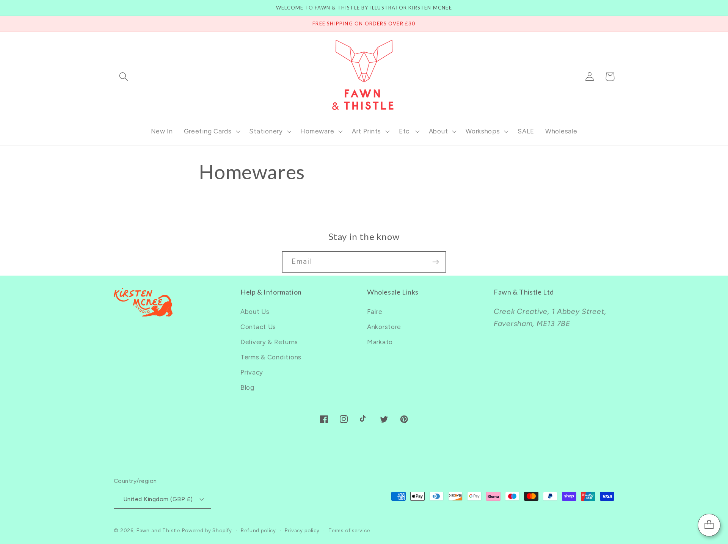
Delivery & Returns (269, 342)
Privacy (251, 372)
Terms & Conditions (270, 357)
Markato (380, 342)
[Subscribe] (435, 262)
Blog (247, 387)
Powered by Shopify (207, 530)
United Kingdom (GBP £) (158, 499)
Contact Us (258, 327)
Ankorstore (384, 327)
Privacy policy (302, 530)
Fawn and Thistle (158, 530)
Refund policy (258, 530)
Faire (375, 311)
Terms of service (349, 530)
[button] (124, 77)
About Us (255, 311)
